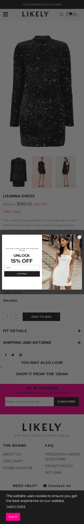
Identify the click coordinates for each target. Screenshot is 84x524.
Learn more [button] (16, 506)
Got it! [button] (13, 517)
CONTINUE (22, 274)
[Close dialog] (79, 237)
